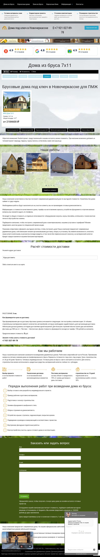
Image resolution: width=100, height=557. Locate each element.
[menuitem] (9, 4)
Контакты (79, 4)
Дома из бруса (9, 4)
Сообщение (22, 470)
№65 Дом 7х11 (8, 113)
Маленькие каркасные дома (58, 130)
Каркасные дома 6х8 (42, 130)
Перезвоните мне (91, 28)
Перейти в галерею (50, 190)
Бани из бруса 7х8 (74, 130)
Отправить (24, 496)
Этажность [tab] (25, 72)
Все (34, 72)
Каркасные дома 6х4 (13, 130)
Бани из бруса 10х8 (87, 130)
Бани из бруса (38, 4)
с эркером (47, 76)
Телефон (22, 455)
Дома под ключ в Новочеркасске (27, 28)
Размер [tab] (15, 72)
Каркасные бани (52, 4)
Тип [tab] (6, 72)
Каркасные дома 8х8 (27, 130)
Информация (66, 4)
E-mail (21, 462)
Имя (20, 447)
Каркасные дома (23, 4)
